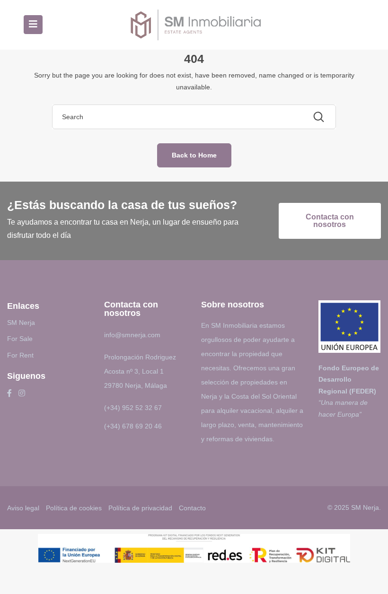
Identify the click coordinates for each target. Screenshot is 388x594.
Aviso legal (23, 508)
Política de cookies (74, 508)
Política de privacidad (140, 508)
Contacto (192, 508)
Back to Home (194, 155)
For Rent (20, 355)
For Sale (20, 338)
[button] (330, 221)
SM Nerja (21, 322)
